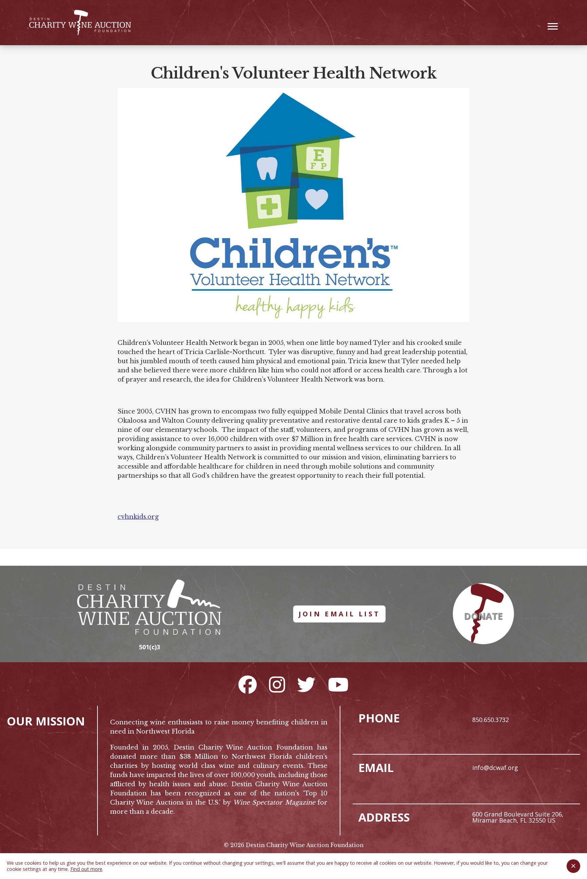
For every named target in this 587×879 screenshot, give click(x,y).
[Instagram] (277, 684)
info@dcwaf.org (495, 767)
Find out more (86, 869)
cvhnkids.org (138, 517)
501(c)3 (149, 647)
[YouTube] (338, 684)
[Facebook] (247, 684)
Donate (483, 616)
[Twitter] (306, 684)
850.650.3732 (490, 720)
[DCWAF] (80, 22)
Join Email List (339, 613)
